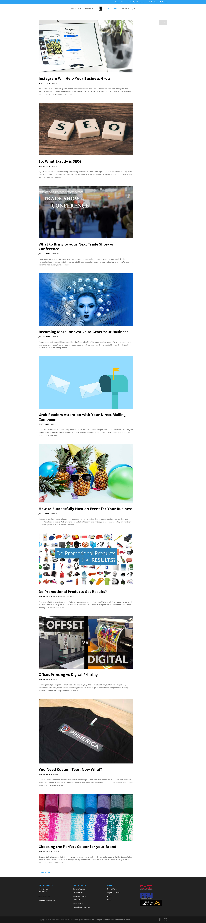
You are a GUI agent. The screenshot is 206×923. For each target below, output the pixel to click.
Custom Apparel (79, 889)
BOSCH (109, 896)
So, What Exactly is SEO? (60, 161)
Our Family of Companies (135, 2)
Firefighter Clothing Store (105, 920)
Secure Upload (120, 2)
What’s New (112, 9)
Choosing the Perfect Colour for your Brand (77, 846)
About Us (75, 9)
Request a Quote (113, 892)
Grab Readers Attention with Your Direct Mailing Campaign (82, 417)
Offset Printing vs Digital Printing (68, 674)
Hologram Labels (79, 896)
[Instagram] (165, 919)
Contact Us (125, 9)
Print (53, 424)
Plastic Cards (78, 903)
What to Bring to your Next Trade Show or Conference (76, 246)
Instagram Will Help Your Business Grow (75, 78)
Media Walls (77, 900)
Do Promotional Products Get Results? (73, 591)
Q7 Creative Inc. (88, 920)
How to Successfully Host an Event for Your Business (86, 508)
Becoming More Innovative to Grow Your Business (83, 331)
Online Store (153, 2)
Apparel (56, 774)
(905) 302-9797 (44, 896)
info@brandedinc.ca (47, 900)
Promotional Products (63, 597)
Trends (55, 83)
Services (87, 9)
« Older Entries (45, 872)
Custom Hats (78, 892)
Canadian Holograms (122, 920)
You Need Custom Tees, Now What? (70, 769)
